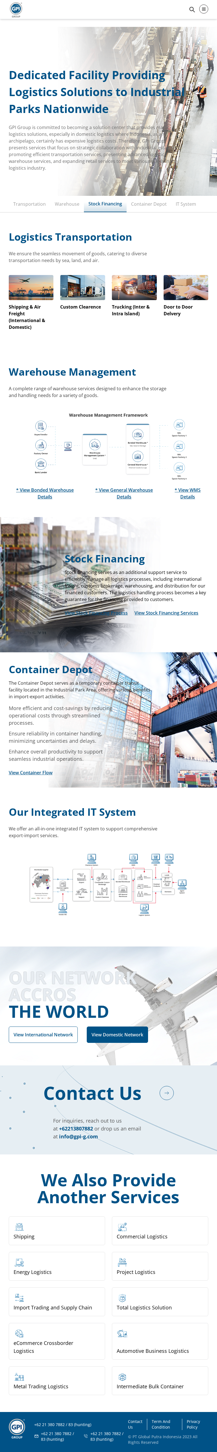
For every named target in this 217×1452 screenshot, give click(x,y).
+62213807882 (76, 1128)
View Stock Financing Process (96, 613)
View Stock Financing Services (166, 613)
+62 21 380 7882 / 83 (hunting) (57, 1436)
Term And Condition (161, 1424)
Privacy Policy (193, 1424)
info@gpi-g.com (78, 1136)
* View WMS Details (188, 493)
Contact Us (135, 1424)
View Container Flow (31, 773)
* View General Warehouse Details (124, 493)
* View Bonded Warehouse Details (45, 493)
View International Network (43, 1035)
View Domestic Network (117, 1035)
